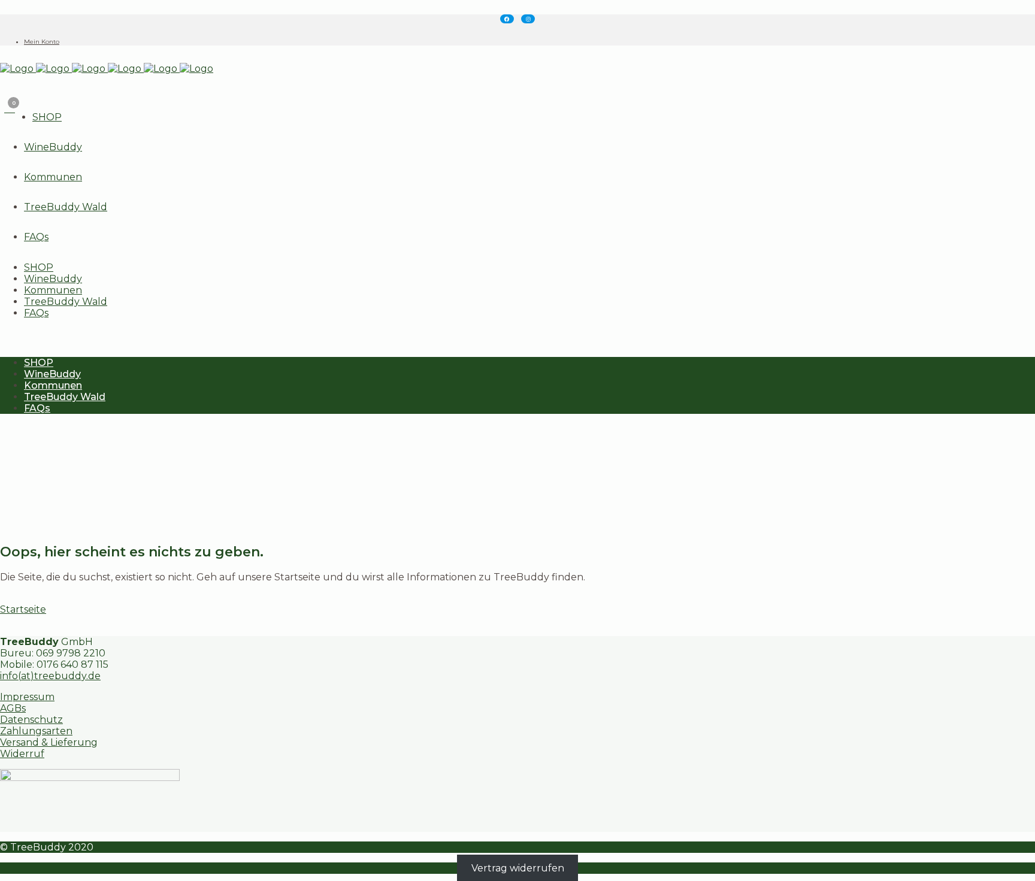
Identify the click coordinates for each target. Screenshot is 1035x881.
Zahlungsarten (36, 731)
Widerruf (22, 753)
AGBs (13, 708)
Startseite (23, 609)
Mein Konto (41, 42)
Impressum (27, 697)
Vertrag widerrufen (517, 868)
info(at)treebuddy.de (50, 676)
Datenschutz (31, 719)
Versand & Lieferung (49, 742)
